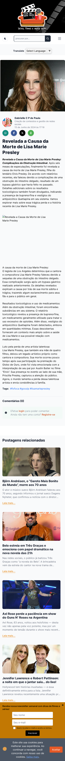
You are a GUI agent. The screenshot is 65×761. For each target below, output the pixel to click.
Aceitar (56, 749)
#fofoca (14, 388)
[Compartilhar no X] (22, 133)
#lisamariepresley (40, 388)
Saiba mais (32, 756)
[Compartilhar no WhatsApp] (5, 133)
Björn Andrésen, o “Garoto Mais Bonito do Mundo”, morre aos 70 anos (30, 483)
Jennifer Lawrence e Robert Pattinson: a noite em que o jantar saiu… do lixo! (30, 680)
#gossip (24, 388)
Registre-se (48, 414)
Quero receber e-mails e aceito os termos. (34, 728)
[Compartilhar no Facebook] (14, 133)
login (21, 410)
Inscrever (32, 733)
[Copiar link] (31, 133)
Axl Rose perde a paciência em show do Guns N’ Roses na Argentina (29, 615)
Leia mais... (8, 502)
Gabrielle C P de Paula (27, 117)
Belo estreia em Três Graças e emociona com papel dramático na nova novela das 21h (27, 549)
